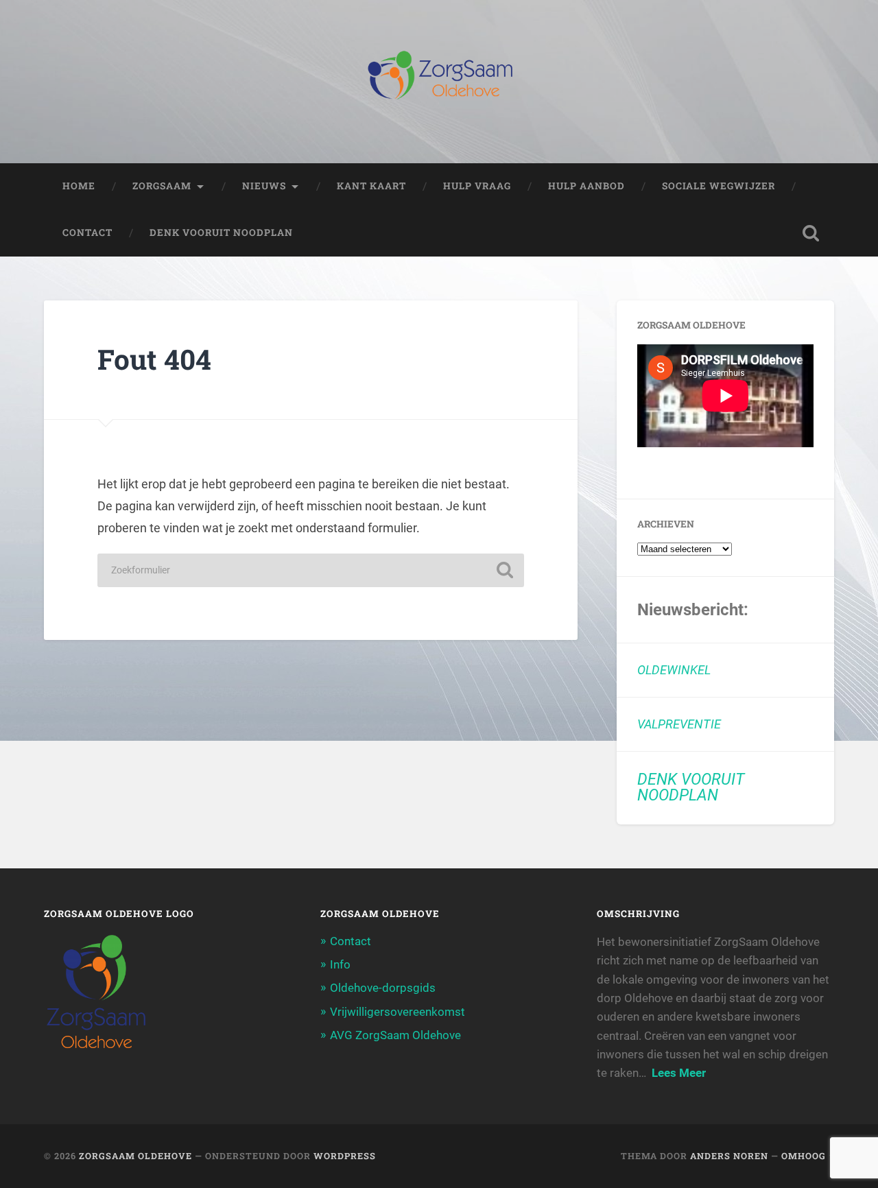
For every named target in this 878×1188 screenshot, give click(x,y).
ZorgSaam (161, 186)
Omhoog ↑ (807, 1155)
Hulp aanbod (586, 186)
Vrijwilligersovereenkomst (397, 1012)
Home (78, 186)
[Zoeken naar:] (310, 570)
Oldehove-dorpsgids (383, 988)
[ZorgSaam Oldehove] (439, 81)
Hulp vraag (477, 186)
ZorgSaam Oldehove (135, 1155)
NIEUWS (264, 186)
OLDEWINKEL (674, 670)
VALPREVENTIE (679, 724)
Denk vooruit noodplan (221, 232)
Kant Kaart (371, 186)
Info (340, 964)
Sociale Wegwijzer (718, 186)
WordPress (344, 1155)
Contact (87, 232)
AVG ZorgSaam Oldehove (395, 1035)
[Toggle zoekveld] (810, 233)
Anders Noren (729, 1155)
